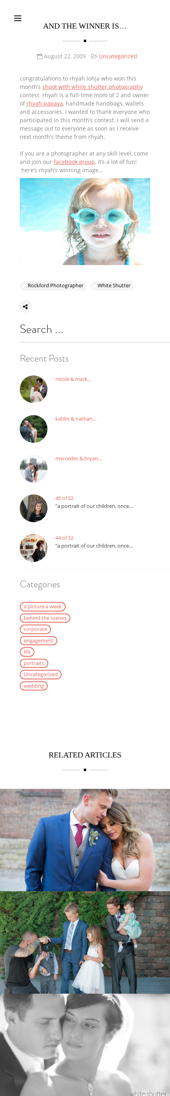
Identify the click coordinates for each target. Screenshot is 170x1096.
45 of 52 (64, 498)
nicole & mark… (73, 379)
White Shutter (114, 285)
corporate (35, 629)
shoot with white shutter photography (92, 86)
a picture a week (43, 606)
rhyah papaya (44, 103)
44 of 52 (64, 537)
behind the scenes (45, 617)
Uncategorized (118, 56)
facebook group (74, 161)
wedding (34, 685)
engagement (38, 640)
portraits (34, 663)
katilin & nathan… (75, 418)
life (27, 651)
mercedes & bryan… (78, 458)
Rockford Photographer (55, 285)
